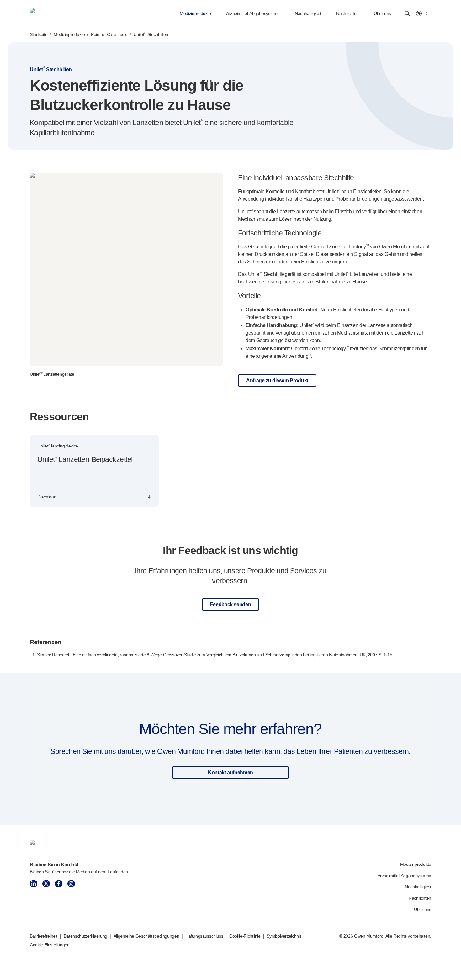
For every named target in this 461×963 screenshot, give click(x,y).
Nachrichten (347, 13)
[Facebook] (58, 883)
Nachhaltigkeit (308, 13)
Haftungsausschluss (204, 936)
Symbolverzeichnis (284, 936)
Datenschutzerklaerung (85, 936)
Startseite (38, 34)
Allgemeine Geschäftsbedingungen (146, 936)
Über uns (382, 13)
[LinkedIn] (33, 883)
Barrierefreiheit (43, 936)
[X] (46, 883)
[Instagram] (71, 883)
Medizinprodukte (195, 13)
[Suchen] (407, 13)
